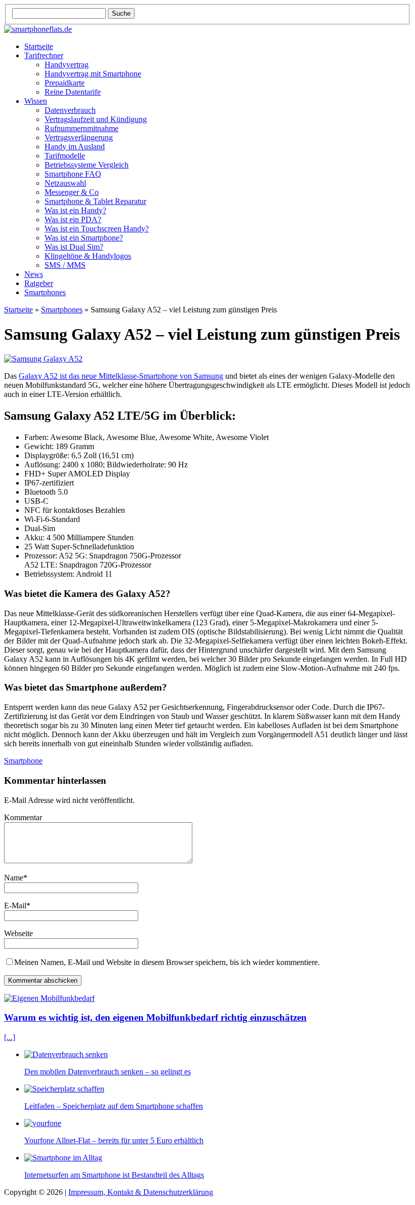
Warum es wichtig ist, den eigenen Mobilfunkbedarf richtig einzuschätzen (155, 1017)
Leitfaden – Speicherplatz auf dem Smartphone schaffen (113, 1106)
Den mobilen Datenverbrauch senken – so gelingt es (107, 1071)
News (33, 274)
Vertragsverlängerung (79, 137)
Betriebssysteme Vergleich (87, 164)
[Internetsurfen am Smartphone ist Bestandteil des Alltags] (63, 1157)
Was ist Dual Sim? (74, 247)
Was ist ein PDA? (73, 219)
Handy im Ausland (75, 146)
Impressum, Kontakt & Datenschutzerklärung (140, 1192)
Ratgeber (38, 283)
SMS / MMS (65, 265)
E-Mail (15, 905)
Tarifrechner (43, 55)
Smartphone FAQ (73, 174)
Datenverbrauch (70, 110)
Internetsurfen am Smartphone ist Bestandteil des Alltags (114, 1175)
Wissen (35, 101)
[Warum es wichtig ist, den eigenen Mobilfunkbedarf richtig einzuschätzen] (49, 998)
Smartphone (23, 760)
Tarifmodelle (65, 155)
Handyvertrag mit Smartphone (93, 73)
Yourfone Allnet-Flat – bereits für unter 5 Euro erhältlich (113, 1140)
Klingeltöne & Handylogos (88, 256)
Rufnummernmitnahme (81, 128)
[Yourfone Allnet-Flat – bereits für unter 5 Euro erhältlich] (42, 1123)
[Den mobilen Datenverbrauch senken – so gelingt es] (66, 1054)
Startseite (38, 46)
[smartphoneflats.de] (207, 29)
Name (13, 877)
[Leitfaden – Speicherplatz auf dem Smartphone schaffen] (64, 1088)
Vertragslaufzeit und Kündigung (96, 119)
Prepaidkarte (65, 82)
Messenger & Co (72, 192)
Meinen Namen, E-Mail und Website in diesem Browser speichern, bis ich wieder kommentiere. (167, 962)
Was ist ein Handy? (75, 210)
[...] (9, 1037)
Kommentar (23, 817)
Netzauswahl (65, 183)
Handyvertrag (67, 64)
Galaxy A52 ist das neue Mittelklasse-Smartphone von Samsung (121, 376)
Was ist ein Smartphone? (84, 237)
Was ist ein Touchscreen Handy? (97, 228)
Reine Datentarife (73, 92)
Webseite (18, 933)
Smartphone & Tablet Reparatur (95, 201)
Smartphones (45, 292)
